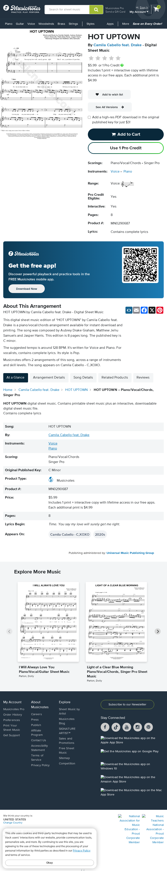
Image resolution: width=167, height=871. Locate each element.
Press (35, 719)
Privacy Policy (40, 765)
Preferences (11, 720)
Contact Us (38, 740)
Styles (91, 23)
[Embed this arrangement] (128, 310)
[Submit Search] (96, 9)
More (126, 25)
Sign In (144, 7)
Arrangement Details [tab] (49, 377)
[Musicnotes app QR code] (140, 270)
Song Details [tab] (83, 377)
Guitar (20, 23)
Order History (12, 714)
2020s (100, 534)
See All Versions (107, 107)
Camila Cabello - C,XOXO (69, 534)
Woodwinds (46, 23)
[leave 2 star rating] (98, 58)
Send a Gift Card (115, 11)
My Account (138, 11)
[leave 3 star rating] (104, 58)
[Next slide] (158, 631)
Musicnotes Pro (114, 8)
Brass (61, 23)
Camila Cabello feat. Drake (118, 45)
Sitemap (64, 758)
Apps (110, 23)
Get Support (11, 735)
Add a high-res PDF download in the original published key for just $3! (125, 120)
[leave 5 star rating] (118, 58)
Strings (73, 23)
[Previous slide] (9, 631)
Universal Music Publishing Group (130, 553)
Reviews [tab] (143, 377)
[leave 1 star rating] (91, 58)
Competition (67, 763)
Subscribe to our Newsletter (127, 704)
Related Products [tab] (115, 377)
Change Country (12, 823)
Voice (31, 23)
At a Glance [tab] (15, 377)
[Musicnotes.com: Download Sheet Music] (21, 8)
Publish (36, 725)
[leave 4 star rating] (111, 58)
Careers (36, 714)
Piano (8, 23)
